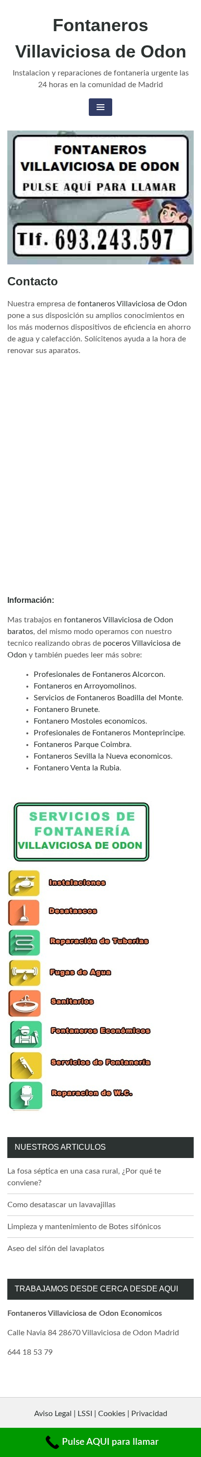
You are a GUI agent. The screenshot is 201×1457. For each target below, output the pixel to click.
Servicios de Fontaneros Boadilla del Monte (107, 698)
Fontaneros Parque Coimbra (82, 744)
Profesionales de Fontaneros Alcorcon (98, 674)
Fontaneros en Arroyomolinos (84, 686)
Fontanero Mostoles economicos (89, 721)
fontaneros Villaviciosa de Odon (132, 304)
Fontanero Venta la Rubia (77, 768)
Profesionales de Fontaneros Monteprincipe (108, 733)
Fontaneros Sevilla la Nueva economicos (102, 756)
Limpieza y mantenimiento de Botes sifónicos (84, 1227)
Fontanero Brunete (66, 709)
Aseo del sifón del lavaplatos (55, 1248)
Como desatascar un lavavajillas (61, 1205)
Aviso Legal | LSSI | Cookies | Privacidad (100, 1414)
